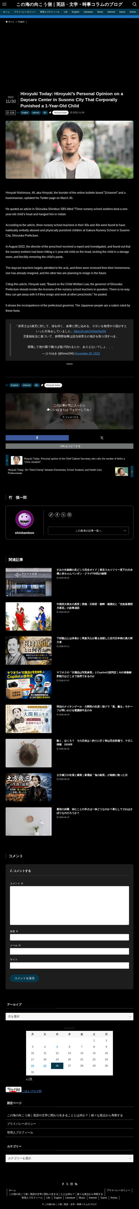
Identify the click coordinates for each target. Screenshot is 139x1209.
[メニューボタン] (4, 4)
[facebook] (57, 514)
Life (48, 1197)
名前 (14, 931)
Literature (70, 1197)
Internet (93, 1197)
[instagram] (69, 514)
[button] (37, 438)
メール (15, 945)
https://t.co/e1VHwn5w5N (90, 331)
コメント (16, 883)
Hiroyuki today (60, 112)
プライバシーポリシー (21, 1123)
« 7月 (29, 1078)
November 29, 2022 (87, 353)
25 (44, 1065)
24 (32, 1065)
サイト (14, 959)
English (25, 112)
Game (104, 1197)
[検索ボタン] (134, 4)
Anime (114, 1197)
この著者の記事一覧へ (88, 530)
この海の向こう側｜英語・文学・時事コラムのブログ (69, 4)
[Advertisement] (69, 52)
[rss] (76, 1184)
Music (82, 1197)
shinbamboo (24, 533)
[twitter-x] (63, 514)
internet (36, 112)
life (45, 112)
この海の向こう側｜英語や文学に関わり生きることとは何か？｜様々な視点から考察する (65, 1115)
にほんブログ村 (32, 1091)
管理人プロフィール (20, 1132)
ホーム (12, 1190)
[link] (51, 514)
